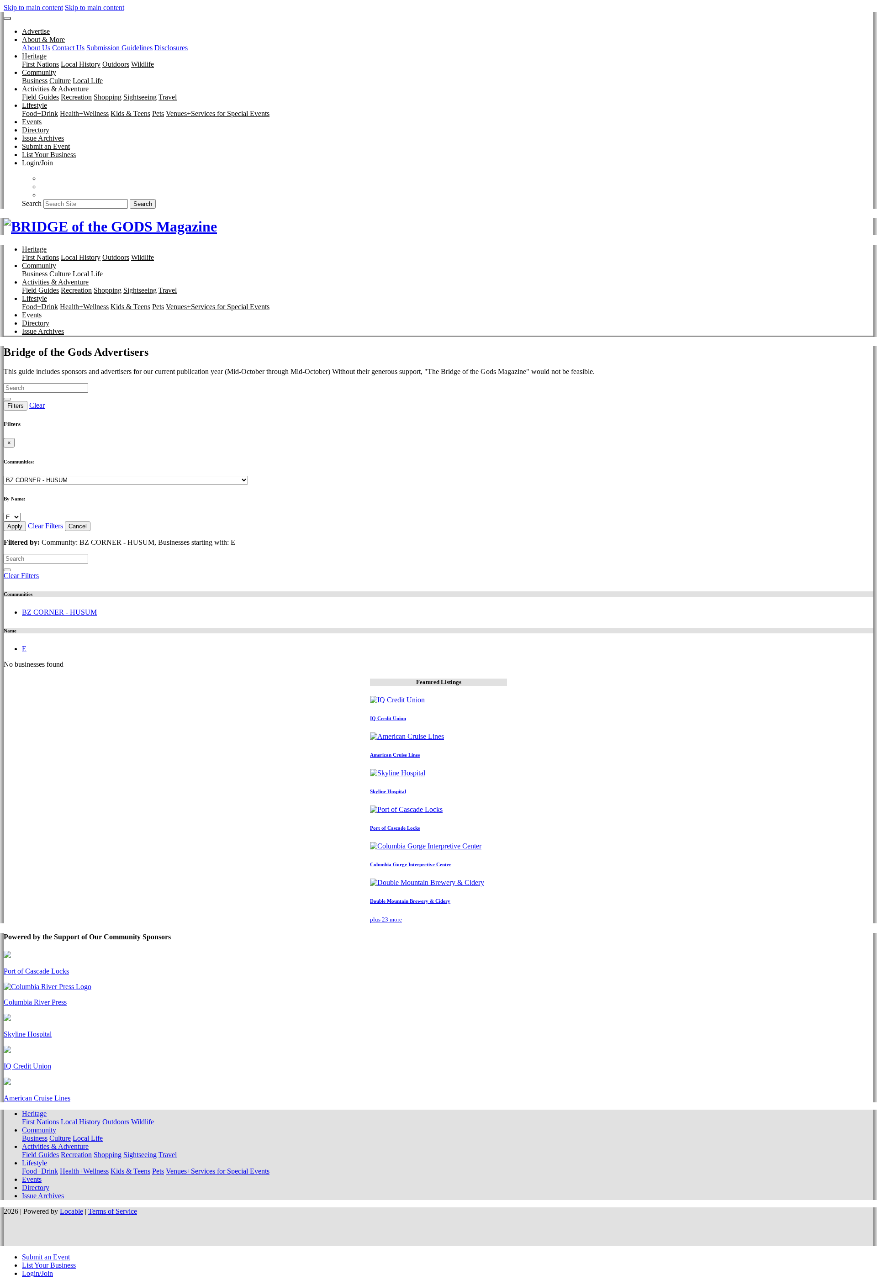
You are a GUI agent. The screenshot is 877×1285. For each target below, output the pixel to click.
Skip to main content (33, 7)
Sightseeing (140, 97)
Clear (37, 405)
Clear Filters (45, 526)
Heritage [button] (34, 56)
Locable (71, 1211)
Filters (15, 405)
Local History (80, 64)
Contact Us (68, 48)
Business (35, 80)
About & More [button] (43, 39)
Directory (35, 130)
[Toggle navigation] (7, 18)
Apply (14, 526)
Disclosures (171, 48)
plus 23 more (386, 919)
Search (32, 203)
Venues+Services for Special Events (217, 113)
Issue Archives (43, 138)
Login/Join (37, 163)
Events (32, 122)
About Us (36, 48)
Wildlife (142, 64)
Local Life (88, 80)
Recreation (76, 97)
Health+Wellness (84, 113)
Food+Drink (40, 113)
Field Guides (40, 97)
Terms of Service (112, 1211)
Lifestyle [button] (34, 105)
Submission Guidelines (119, 48)
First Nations (40, 64)
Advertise (36, 31)
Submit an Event (46, 146)
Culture (60, 80)
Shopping (108, 97)
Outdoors (115, 64)
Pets (158, 113)
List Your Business (49, 154)
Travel (167, 97)
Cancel (78, 526)
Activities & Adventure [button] (55, 89)
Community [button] (39, 72)
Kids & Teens (130, 113)
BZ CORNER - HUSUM (59, 612)
